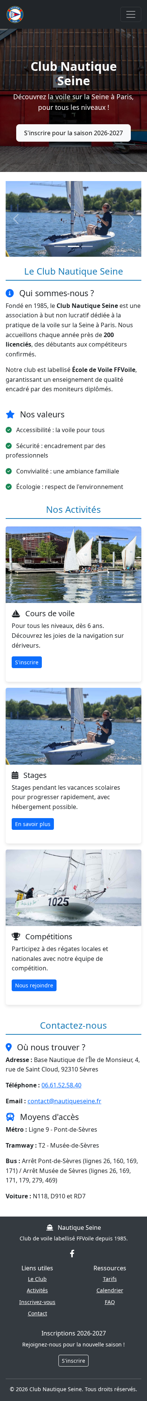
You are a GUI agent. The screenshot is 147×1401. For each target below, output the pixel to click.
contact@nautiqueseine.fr (64, 1101)
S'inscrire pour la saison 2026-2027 (73, 133)
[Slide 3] (87, 246)
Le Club (37, 1278)
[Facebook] (72, 1253)
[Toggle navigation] (130, 14)
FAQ (110, 1302)
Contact (37, 1313)
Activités (37, 1290)
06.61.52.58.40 (61, 1085)
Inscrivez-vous (37, 1302)
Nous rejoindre (34, 985)
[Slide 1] (60, 246)
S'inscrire (26, 662)
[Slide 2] (73, 246)
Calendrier (109, 1290)
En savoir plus (33, 824)
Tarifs (110, 1278)
